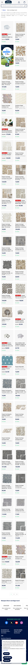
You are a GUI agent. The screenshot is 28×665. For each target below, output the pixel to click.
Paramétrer (7, 657)
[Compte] (19, 2)
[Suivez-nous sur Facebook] (6, 622)
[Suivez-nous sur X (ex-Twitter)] (11, 622)
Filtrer (24, 663)
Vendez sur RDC (17, 631)
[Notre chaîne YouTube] (16, 622)
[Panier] (24, 2)
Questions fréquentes (6, 638)
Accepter (6, 660)
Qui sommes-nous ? (5, 631)
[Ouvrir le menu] (2, 2)
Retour (4, 10)
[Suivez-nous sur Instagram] (21, 622)
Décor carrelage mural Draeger (6, 609)
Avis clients (3, 632)
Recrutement (17, 632)
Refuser (6, 653)
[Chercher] (25, 5)
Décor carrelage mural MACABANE (17, 609)
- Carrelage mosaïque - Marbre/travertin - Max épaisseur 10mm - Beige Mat (20, 369)
